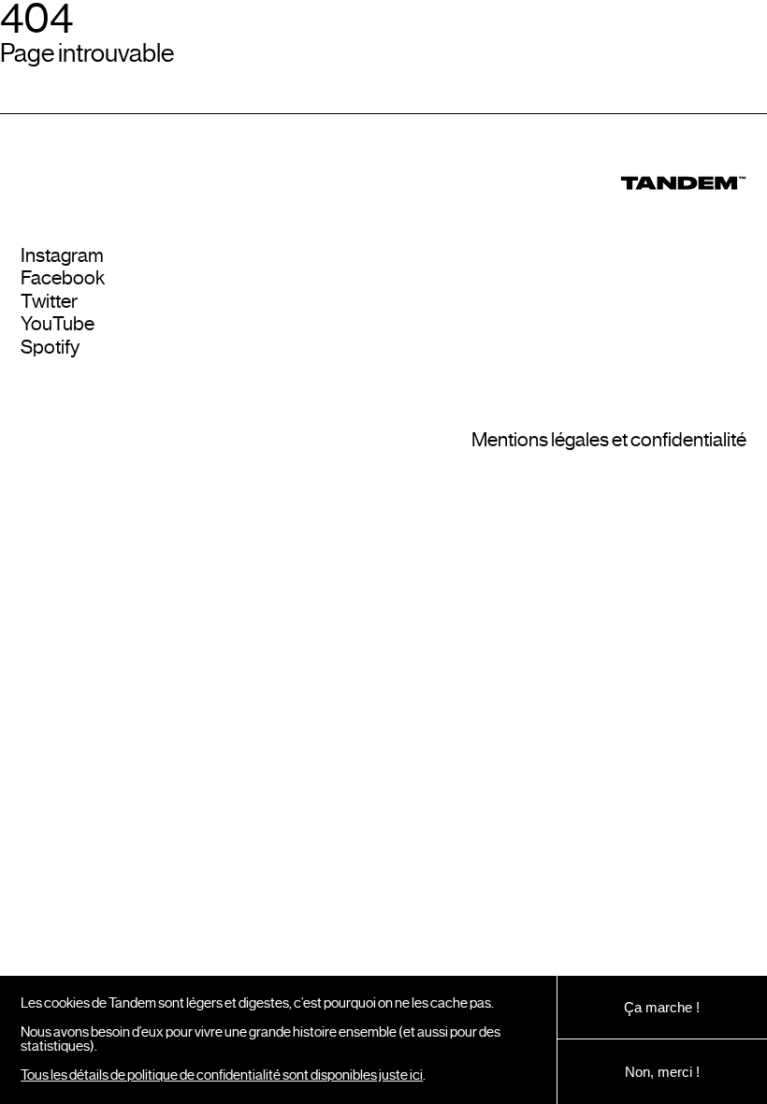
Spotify (50, 347)
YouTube (57, 324)
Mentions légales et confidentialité (608, 440)
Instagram (62, 256)
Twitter (49, 302)
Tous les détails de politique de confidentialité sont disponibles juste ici (222, 1075)
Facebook (63, 278)
